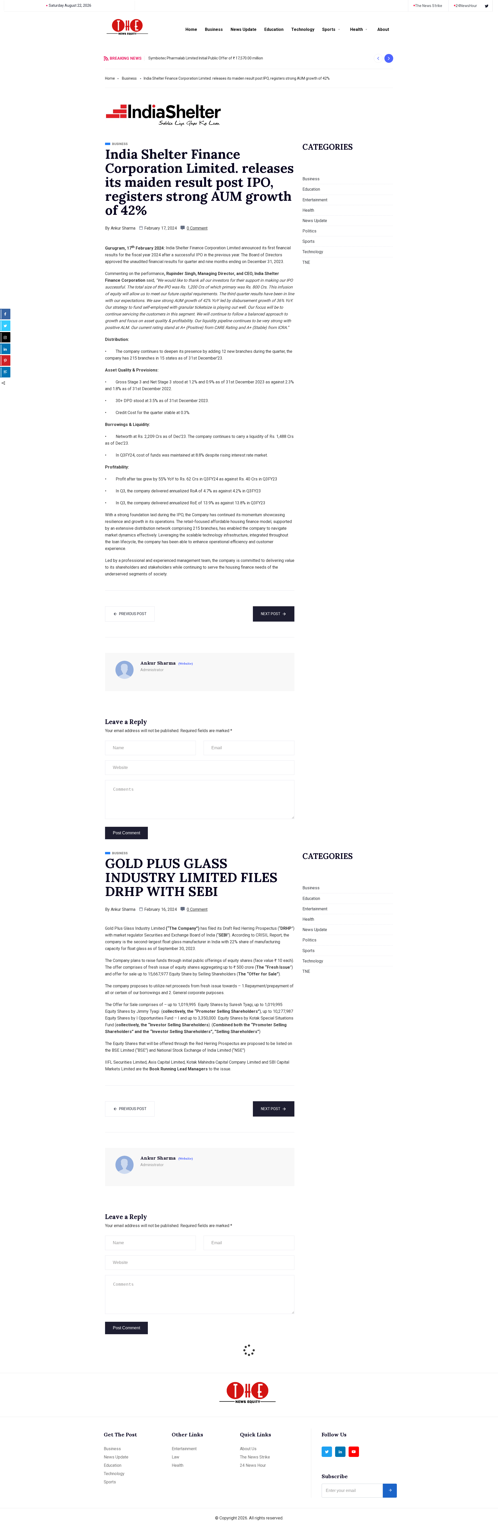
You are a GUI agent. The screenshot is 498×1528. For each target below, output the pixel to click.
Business (214, 29)
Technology (302, 29)
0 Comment (197, 228)
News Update (244, 29)
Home (191, 29)
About (383, 29)
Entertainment (314, 199)
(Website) (185, 663)
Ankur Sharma (123, 228)
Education (273, 29)
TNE (306, 262)
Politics (309, 231)
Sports (328, 29)
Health (356, 29)
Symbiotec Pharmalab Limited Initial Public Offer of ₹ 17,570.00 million (205, 58)
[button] (378, 58)
